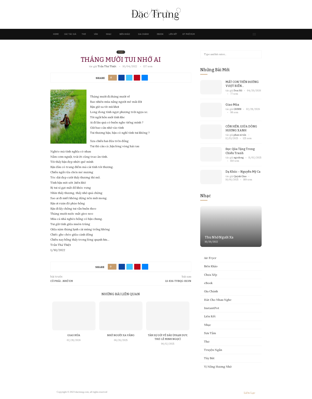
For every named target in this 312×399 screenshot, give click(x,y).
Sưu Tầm (210, 333)
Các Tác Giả (70, 34)
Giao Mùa (73, 335)
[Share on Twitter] (129, 78)
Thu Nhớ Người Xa (219, 237)
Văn (96, 34)
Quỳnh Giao (240, 176)
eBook (160, 34)
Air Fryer (210, 258)
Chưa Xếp (210, 274)
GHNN (237, 109)
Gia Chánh (143, 34)
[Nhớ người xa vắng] (120, 316)
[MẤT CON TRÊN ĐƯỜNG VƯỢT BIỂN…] (211, 87)
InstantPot (211, 308)
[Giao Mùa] (74, 316)
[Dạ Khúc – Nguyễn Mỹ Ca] (211, 177)
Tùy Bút (209, 358)
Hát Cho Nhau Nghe (217, 300)
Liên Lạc (249, 392)
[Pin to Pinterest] (137, 78)
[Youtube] (242, 34)
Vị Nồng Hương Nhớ (217, 366)
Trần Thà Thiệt (107, 66)
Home (56, 34)
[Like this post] (114, 78)
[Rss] (249, 34)
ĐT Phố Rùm (189, 34)
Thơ (84, 34)
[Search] (260, 34)
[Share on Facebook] (121, 78)
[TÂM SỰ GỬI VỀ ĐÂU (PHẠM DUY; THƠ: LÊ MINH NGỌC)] (167, 316)
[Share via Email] (145, 78)
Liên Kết (173, 34)
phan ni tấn (240, 134)
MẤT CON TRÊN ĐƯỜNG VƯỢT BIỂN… (242, 84)
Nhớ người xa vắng (121, 335)
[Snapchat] (246, 34)
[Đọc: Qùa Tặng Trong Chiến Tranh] (211, 154)
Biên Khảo (125, 34)
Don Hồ (238, 90)
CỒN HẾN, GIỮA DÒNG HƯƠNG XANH (241, 128)
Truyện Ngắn (213, 350)
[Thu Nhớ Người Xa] (231, 226)
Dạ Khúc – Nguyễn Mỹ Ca (243, 171)
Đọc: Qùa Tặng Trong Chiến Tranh (240, 151)
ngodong (239, 157)
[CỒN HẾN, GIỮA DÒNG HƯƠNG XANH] (211, 132)
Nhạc (108, 34)
